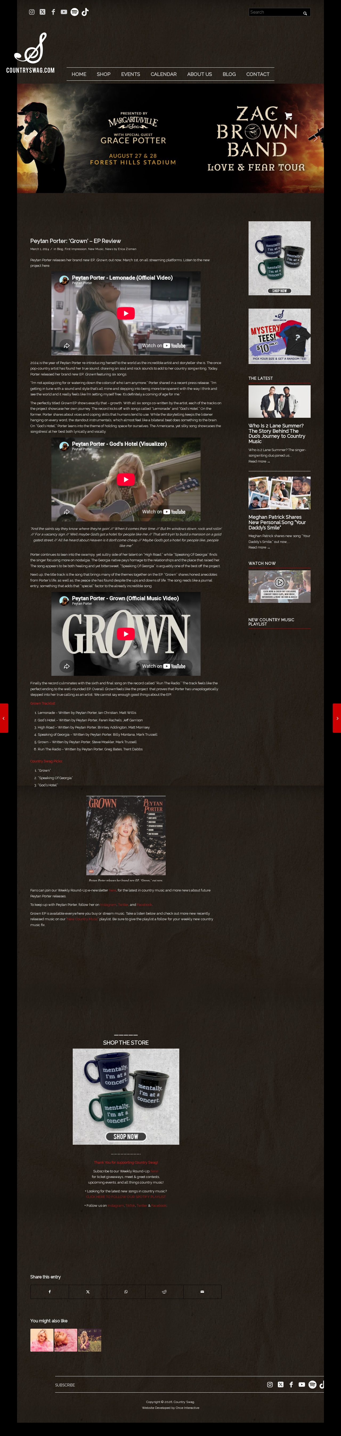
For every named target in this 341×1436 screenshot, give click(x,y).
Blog (60, 249)
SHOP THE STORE (126, 1043)
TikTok (130, 1206)
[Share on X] (88, 1292)
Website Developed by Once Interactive (170, 1408)
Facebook (144, 905)
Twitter (123, 905)
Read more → (259, 461)
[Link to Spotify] (74, 12)
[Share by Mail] (202, 1292)
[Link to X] (42, 12)
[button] (25, 138)
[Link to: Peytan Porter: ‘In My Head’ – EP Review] (66, 1340)
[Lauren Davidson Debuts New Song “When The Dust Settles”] (4, 718)
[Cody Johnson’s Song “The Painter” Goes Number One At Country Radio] (337, 718)
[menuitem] (78, 74)
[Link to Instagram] (32, 12)
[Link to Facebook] (53, 12)
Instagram (108, 905)
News (109, 249)
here (154, 1171)
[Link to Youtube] (64, 12)
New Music (96, 249)
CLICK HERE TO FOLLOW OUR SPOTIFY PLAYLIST (126, 1197)
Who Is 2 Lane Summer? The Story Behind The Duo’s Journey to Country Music (277, 433)
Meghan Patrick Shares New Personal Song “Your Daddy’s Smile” (277, 522)
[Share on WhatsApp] (126, 1292)
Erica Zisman (127, 249)
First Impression (76, 249)
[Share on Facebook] (50, 1292)
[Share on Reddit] (164, 1292)
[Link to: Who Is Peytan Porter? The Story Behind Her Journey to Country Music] (42, 1340)
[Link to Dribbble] (85, 12)
